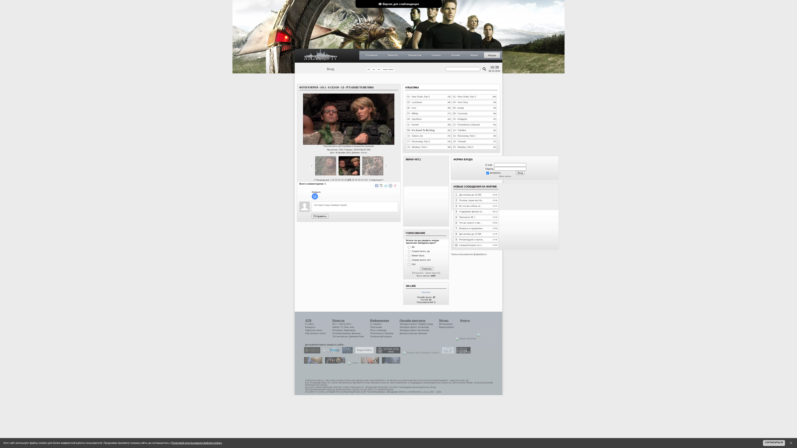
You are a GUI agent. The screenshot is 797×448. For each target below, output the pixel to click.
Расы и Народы (378, 330)
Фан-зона (349, 327)
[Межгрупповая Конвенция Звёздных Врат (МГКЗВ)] (312, 363)
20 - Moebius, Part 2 (463, 147)
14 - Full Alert (459, 130)
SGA (341, 324)
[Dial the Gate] (346, 352)
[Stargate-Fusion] (462, 352)
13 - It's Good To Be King (421, 130)
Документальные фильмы (413, 333)
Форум (492, 55)
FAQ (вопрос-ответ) (315, 333)
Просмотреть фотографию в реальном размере (348, 146)
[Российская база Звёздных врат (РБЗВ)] (334, 363)
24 (339, 180)
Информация (379, 320)
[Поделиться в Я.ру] (395, 185)
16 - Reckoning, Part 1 (464, 136)
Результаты (418, 273)
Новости (393, 55)
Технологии (376, 333)
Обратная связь (313, 330)
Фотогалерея (308, 87)
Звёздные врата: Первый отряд (416, 324)
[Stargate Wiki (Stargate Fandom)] (420, 352)
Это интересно (340, 336)
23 (336, 180)
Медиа (474, 55)
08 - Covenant (460, 113)
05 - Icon (411, 108)
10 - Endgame (460, 119)
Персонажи (376, 327)
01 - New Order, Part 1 (418, 96)
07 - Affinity (412, 113)
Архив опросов (432, 273)
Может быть (418, 255)
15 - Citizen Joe (415, 136)
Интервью (337, 330)
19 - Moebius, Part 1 (417, 147)
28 (353, 180)
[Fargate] (369, 363)
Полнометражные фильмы (346, 333)
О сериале (372, 55)
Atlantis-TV (337, 327)
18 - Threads (459, 141)
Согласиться (774, 442)
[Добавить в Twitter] (385, 185)
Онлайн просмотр (412, 320)
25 (342, 180)
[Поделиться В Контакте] (390, 185)
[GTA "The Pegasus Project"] (390, 363)
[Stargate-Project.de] (447, 352)
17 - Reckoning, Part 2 (418, 141)
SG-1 (335, 324)
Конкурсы (310, 327)
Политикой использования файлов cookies (196, 443)
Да (413, 247)
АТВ (308, 320)
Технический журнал (381, 336)
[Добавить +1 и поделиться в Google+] (381, 185)
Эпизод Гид (414, 55)
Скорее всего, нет (421, 260)
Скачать (436, 55)
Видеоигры (350, 330)
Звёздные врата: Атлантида (414, 327)
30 (359, 180)
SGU (348, 324)
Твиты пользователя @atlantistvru (469, 254)
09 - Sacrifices (414, 119)
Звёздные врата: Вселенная (414, 330)
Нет (414, 264)
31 (362, 180)
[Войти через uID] (315, 196)
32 (365, 180)
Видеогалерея (446, 327)
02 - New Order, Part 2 (464, 96)
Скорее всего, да (421, 251)
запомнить (495, 173)
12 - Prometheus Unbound (466, 124)
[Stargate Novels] (387, 352)
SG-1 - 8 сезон (329, 87)
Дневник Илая (356, 336)
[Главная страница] (321, 56)
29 (356, 180)
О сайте (309, 324)
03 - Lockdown (414, 102)
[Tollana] (352, 363)
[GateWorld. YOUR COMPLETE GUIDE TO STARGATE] (330, 352)
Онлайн (455, 55)
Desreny (426, 292)
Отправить (320, 216)
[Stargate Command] (311, 352)
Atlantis (364, 153)
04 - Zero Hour (460, 102)
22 (333, 180)
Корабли (389, 333)
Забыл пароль (505, 176)
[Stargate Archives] (363, 352)
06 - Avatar (458, 108)
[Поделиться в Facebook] (376, 185)
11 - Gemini (413, 124)
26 (345, 180)
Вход (330, 69)
